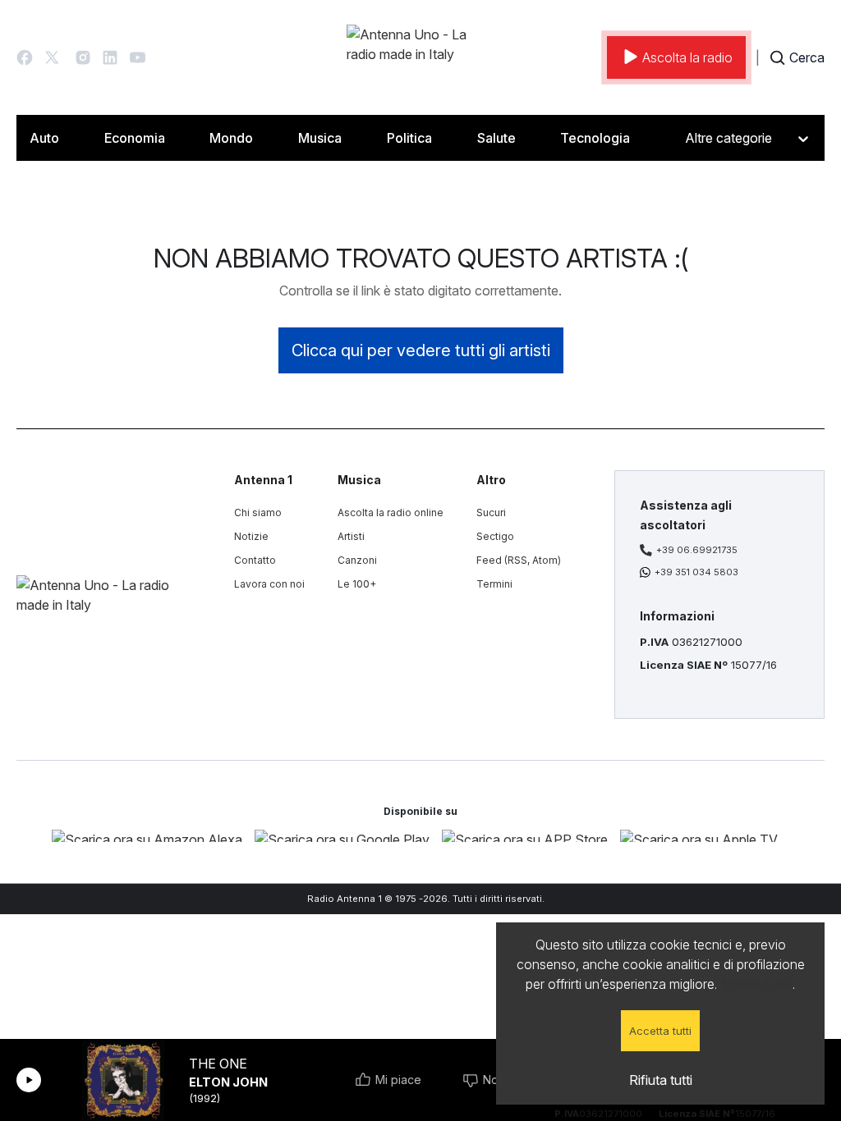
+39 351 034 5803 (696, 572)
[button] (24, 57)
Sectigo (495, 536)
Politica (409, 138)
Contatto (255, 560)
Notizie (251, 536)
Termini (494, 584)
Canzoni (357, 560)
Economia (134, 138)
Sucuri (491, 512)
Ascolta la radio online (390, 512)
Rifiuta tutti (660, 1080)
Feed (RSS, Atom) (518, 560)
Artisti (351, 536)
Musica (320, 138)
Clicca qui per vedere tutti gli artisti (421, 350)
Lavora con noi (269, 584)
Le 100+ (357, 584)
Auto (44, 138)
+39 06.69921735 (697, 550)
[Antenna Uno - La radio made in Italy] (420, 57)
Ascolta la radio (687, 57)
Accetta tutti (660, 1030)
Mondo (231, 138)
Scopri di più (756, 984)
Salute (496, 138)
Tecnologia (595, 138)
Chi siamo (258, 512)
